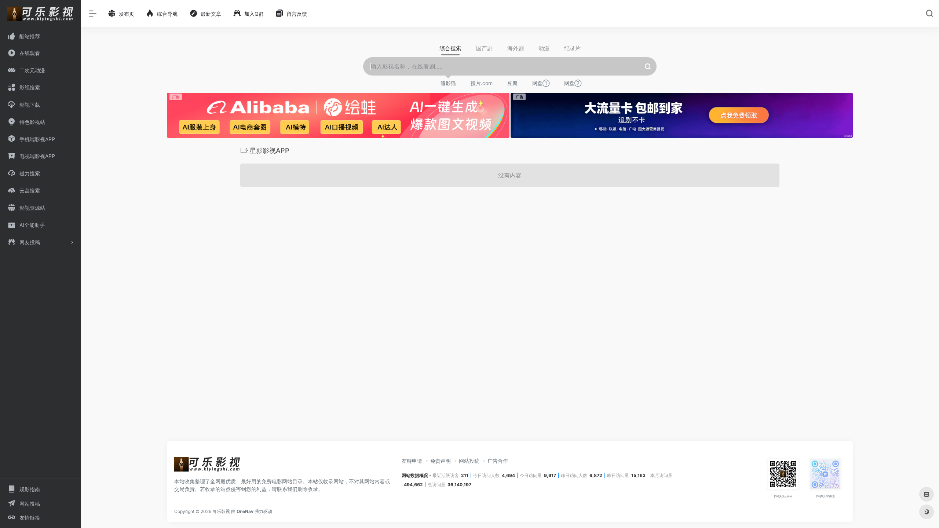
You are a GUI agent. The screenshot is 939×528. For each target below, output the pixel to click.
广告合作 (497, 461)
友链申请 (412, 461)
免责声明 (440, 461)
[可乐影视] (207, 466)
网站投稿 (469, 461)
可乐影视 (221, 511)
